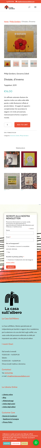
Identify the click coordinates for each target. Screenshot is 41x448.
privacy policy (10, 262)
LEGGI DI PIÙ (15, 443)
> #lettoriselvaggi (8, 401)
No (9, 252)
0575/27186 (9, 373)
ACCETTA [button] (6, 443)
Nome (8, 230)
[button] (36, 443)
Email (8, 237)
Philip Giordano (15, 22)
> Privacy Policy (7, 422)
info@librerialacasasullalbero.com (18, 376)
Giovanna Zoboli (14, 135)
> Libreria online (7, 395)
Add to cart (22, 125)
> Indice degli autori (8, 404)
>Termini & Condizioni (9, 416)
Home (6, 22)
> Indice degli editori (9, 407)
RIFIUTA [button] (24, 443)
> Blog (4, 398)
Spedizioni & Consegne (11, 419)
